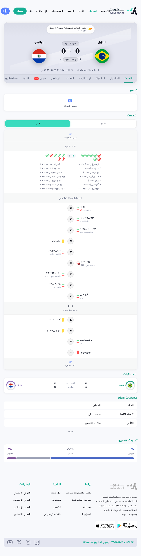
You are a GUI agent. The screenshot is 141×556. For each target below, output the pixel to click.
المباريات (92, 11)
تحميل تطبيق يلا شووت (78, 492)
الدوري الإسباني (21, 499)
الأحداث (128, 78)
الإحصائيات (85, 78)
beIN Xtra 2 (127, 414)
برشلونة (56, 499)
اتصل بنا (86, 513)
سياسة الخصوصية (81, 499)
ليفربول (57, 506)
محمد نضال (94, 414)
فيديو (40, 78)
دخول (20, 11)
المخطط (70, 78)
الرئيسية (105, 11)
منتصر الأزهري (93, 423)
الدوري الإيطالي (22, 506)
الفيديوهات (57, 11)
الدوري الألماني (22, 513)
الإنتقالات (41, 11)
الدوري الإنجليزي (22, 492)
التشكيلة (100, 78)
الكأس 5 (129, 423)
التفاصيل (115, 78)
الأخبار (81, 11)
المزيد (70, 432)
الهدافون (55, 78)
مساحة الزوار (11, 78)
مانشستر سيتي (52, 513)
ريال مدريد (56, 492)
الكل (38, 123)
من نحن (87, 506)
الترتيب (70, 11)
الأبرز (103, 123)
